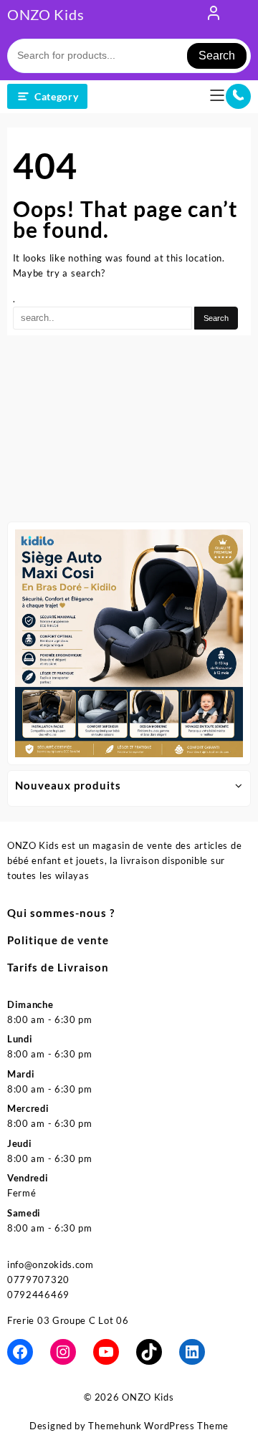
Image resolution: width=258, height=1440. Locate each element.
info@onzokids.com (50, 1264)
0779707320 (38, 1279)
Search (217, 55)
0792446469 (38, 1294)
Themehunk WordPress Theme (158, 1425)
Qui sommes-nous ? (61, 912)
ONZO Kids (45, 14)
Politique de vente (58, 939)
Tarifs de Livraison (58, 967)
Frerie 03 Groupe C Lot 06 (68, 1320)
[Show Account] (213, 15)
